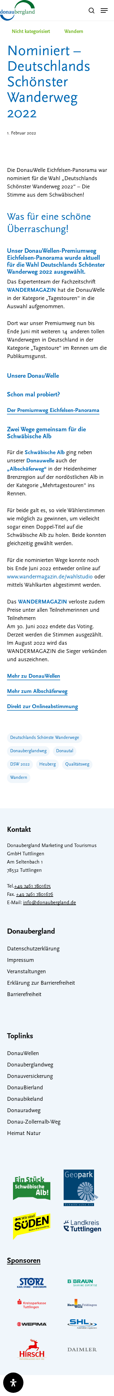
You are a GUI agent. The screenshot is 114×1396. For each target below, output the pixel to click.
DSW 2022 (20, 764)
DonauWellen (23, 1054)
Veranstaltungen (26, 972)
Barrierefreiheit (24, 995)
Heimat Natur (24, 1134)
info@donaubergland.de (49, 902)
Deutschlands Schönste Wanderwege (44, 737)
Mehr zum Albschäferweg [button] (37, 692)
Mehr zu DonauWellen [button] (33, 676)
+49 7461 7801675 (32, 886)
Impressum (20, 960)
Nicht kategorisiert (31, 31)
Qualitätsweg (77, 764)
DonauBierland (25, 1088)
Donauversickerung (30, 1077)
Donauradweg (24, 1111)
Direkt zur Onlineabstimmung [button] (42, 707)
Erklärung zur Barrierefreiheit (41, 983)
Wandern (73, 31)
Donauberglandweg (28, 751)
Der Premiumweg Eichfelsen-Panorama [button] (53, 411)
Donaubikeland (25, 1099)
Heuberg (47, 764)
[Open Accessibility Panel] (13, 1383)
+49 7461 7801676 (34, 894)
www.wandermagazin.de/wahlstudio (50, 577)
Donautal (64, 751)
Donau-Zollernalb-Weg (33, 1122)
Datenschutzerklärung (33, 949)
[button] (104, 10)
